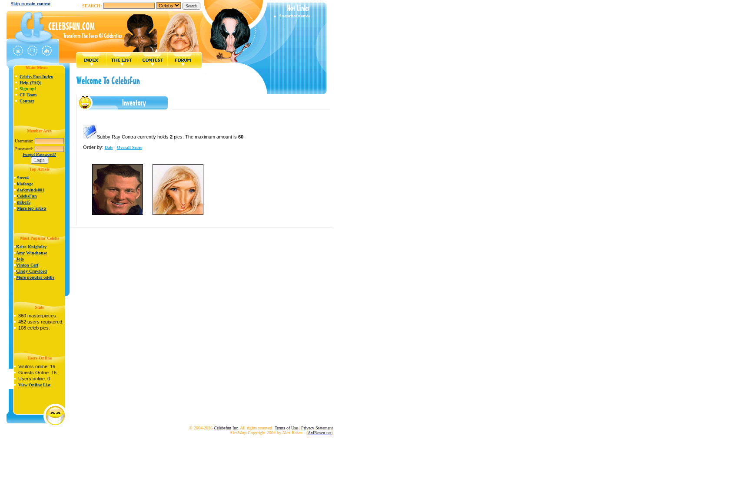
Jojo (20, 259)
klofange (25, 183)
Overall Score (129, 147)
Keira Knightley (31, 246)
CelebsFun (27, 196)
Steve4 (23, 177)
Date (109, 147)
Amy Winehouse (31, 253)
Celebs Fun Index (36, 76)
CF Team (28, 94)
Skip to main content (30, 3)
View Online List (34, 385)
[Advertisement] (206, 116)
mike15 (23, 202)
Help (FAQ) (30, 82)
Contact (27, 101)
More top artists (32, 208)
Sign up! (28, 88)
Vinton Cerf (27, 265)
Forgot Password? (39, 154)
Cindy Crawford (31, 271)
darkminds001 (30, 190)
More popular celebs (35, 277)
